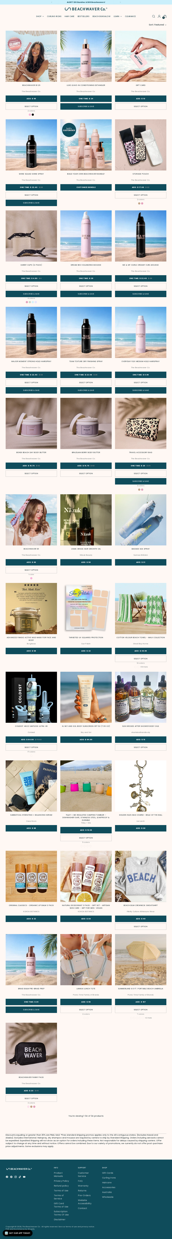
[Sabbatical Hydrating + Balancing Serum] (31, 786)
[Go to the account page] (159, 16)
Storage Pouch (141, 174)
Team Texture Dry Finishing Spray (86, 361)
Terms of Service (59, 1197)
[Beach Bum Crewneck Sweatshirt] (140, 876)
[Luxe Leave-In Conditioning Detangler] (86, 56)
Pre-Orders (84, 1195)
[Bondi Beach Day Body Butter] (31, 423)
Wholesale (108, 1197)
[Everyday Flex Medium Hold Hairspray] (140, 332)
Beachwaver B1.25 (31, 85)
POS (7, 1229)
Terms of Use (61, 1190)
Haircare (107, 1182)
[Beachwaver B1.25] (31, 56)
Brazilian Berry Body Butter (86, 452)
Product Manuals (58, 1174)
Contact (82, 1208)
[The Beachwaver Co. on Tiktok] (20, 1177)
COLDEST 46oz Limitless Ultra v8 (31, 726)
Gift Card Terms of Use (61, 1205)
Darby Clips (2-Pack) (31, 265)
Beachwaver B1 (31, 549)
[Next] (120, 2)
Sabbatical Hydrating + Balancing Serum (31, 815)
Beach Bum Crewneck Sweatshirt (141, 905)
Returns (82, 1190)
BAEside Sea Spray (141, 549)
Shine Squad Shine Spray (31, 174)
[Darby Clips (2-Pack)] (31, 236)
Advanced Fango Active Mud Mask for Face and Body (31, 638)
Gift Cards (107, 1172)
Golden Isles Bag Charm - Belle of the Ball (140, 815)
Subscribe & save (86, 106)
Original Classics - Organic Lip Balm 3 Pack (31, 905)
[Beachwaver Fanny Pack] (31, 1048)
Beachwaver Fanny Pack (31, 1077)
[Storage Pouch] (140, 144)
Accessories (108, 1187)
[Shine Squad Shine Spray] (31, 144)
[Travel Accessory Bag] (140, 423)
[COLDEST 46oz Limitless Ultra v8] (31, 697)
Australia (107, 1192)
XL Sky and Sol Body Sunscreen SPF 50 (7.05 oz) (86, 726)
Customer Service (83, 1174)
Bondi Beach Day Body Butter (31, 452)
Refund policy (61, 1185)
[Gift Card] (140, 56)
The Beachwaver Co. (31, 1226)
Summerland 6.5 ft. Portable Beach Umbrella (140, 988)
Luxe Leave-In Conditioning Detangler (86, 85)
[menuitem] (54, 16)
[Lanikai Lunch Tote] (86, 959)
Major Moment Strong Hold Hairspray (31, 361)
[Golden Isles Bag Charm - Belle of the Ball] (140, 786)
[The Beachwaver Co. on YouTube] (24, 1177)
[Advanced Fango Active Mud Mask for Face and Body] (31, 608)
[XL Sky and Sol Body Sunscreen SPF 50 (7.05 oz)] (86, 697)
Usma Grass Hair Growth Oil (86, 549)
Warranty (83, 1185)
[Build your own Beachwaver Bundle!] (86, 144)
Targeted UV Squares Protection (86, 637)
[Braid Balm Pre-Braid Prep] (31, 959)
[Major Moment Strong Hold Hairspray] (31, 332)
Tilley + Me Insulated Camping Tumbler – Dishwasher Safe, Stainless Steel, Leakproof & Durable (86, 817)
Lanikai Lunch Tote (86, 988)
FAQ (80, 1180)
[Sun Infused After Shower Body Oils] (140, 697)
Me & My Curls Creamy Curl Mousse (141, 265)
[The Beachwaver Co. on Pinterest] (11, 1177)
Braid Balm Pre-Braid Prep (31, 988)
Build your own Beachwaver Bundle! (86, 174)
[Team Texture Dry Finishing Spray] (86, 332)
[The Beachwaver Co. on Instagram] (15, 1177)
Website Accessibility (85, 1202)
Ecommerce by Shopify (24, 1229)
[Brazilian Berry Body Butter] (86, 423)
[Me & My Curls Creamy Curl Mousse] (140, 236)
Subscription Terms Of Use (61, 1213)
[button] (18, 1233)
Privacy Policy (61, 1180)
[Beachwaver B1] (31, 519)
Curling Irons (109, 1177)
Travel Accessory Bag (140, 452)
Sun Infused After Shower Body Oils (140, 726)
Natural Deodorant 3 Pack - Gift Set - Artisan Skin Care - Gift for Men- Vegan (86, 906)
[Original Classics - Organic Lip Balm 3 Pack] (31, 876)
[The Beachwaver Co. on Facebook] (7, 1177)
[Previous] (52, 2)
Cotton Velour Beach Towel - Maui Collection (141, 637)
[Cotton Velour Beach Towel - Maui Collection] (140, 608)
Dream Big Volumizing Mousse (86, 265)
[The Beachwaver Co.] (86, 9)
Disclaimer (59, 1219)
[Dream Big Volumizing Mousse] (86, 236)
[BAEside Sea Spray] (140, 519)
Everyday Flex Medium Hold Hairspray (141, 361)
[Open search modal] (153, 16)
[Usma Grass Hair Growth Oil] (86, 519)
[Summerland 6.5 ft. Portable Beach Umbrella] (140, 959)
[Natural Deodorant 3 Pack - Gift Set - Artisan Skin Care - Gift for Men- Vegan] (86, 876)
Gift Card (141, 85)
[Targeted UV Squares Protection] (86, 608)
